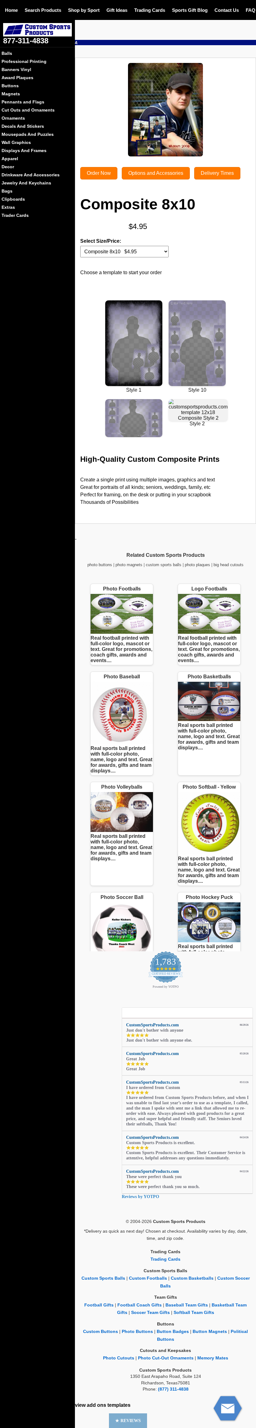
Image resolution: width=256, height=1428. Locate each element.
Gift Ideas (116, 10)
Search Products (43, 10)
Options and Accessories (155, 173)
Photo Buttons (137, 1331)
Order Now (99, 173)
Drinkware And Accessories (31, 174)
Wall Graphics (16, 142)
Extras (8, 207)
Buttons (10, 85)
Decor (8, 166)
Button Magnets (210, 1331)
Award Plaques (17, 77)
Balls (7, 53)
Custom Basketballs (192, 1278)
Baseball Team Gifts (186, 1305)
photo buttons (99, 564)
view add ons (90, 1405)
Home (11, 10)
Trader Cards (15, 215)
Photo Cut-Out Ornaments (166, 1358)
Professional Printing (24, 61)
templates (118, 1405)
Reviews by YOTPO (140, 1196)
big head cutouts (229, 564)
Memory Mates (212, 1358)
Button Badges (173, 1331)
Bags (7, 191)
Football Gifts (99, 1305)
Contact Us (226, 10)
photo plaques (197, 564)
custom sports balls (163, 564)
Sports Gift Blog (190, 10)
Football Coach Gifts (139, 1305)
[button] (128, 1420)
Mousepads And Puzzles (28, 134)
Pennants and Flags (23, 101)
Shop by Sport (84, 10)
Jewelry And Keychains (26, 182)
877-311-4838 (25, 40)
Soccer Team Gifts (150, 1312)
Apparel (10, 158)
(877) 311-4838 (173, 1389)
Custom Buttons (100, 1331)
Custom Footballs (148, 1278)
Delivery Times (217, 173)
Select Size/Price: (100, 241)
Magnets (11, 93)
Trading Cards (149, 10)
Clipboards (13, 199)
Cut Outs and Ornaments (28, 109)
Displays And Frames (24, 150)
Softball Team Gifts (194, 1312)
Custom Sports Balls (103, 1278)
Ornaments (13, 118)
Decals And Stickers (23, 126)
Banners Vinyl (16, 69)
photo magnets (129, 564)
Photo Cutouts (118, 1358)
